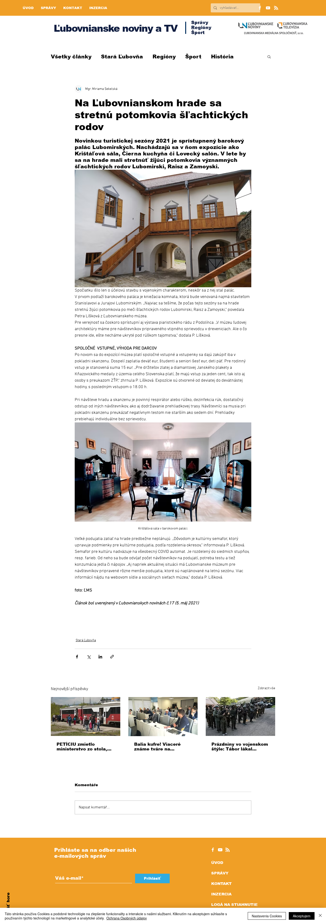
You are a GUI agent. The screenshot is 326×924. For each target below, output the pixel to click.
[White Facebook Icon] (213, 849)
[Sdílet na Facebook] (77, 656)
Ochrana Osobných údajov (126, 918)
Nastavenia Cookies (267, 916)
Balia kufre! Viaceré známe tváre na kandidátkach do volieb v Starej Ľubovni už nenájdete (161, 746)
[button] (269, 56)
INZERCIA (221, 894)
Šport (193, 57)
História (222, 57)
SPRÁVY (219, 873)
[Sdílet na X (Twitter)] (88, 656)
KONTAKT (221, 884)
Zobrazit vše (266, 688)
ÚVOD (217, 863)
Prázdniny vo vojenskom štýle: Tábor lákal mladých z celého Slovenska (239, 746)
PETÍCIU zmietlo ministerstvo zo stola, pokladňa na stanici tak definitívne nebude (84, 746)
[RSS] (276, 7)
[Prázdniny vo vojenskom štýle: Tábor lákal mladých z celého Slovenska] (240, 716)
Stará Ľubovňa (122, 57)
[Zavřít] (320, 916)
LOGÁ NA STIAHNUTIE (234, 905)
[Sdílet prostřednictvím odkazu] (112, 656)
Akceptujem (301, 916)
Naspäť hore (8, 906)
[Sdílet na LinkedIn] (100, 656)
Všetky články (71, 57)
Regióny (164, 57)
